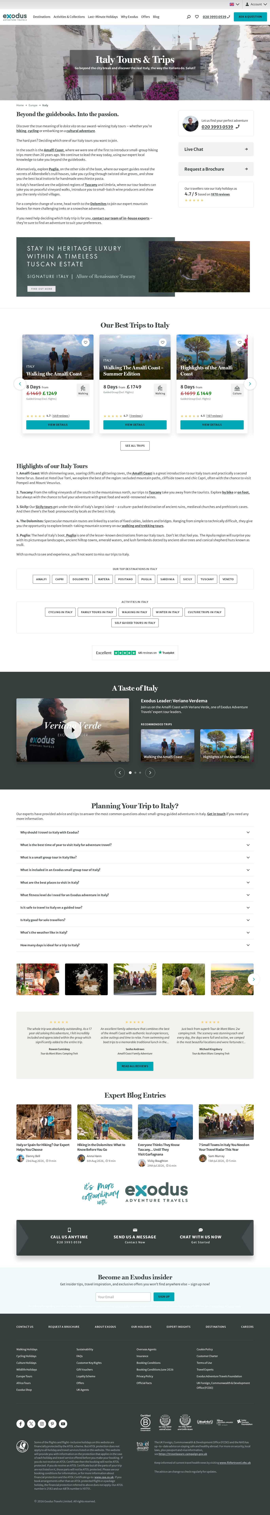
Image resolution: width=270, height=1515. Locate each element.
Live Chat (193, 149)
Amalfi (41, 579)
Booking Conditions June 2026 (155, 1369)
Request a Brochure (204, 169)
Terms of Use (204, 1363)
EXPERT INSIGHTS (179, 1326)
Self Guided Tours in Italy (135, 623)
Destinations (41, 17)
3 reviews (136, 416)
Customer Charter (207, 1356)
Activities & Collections (69, 17)
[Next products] (250, 384)
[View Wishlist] (197, 16)
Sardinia (167, 579)
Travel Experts (205, 1369)
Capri (59, 579)
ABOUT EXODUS (105, 1326)
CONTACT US (24, 1326)
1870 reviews (220, 194)
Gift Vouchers (84, 1369)
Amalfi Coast (54, 150)
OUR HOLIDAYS (141, 1326)
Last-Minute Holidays (103, 17)
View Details (58, 424)
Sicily (187, 579)
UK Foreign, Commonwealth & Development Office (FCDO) (223, 1385)
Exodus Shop (24, 1390)
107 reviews (214, 416)
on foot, (243, 492)
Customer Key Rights (89, 1363)
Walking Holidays (26, 1349)
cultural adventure (80, 131)
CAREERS (247, 1326)
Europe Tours (24, 1376)
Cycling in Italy (60, 612)
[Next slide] (150, 773)
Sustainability (84, 1349)
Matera (104, 579)
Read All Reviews (135, 1066)
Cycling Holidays (26, 1356)
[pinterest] (52, 1424)
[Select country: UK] (234, 4)
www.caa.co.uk (104, 1477)
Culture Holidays (26, 1363)
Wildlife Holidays (26, 1369)
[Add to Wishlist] (86, 342)
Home (20, 105)
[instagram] (42, 1424)
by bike (227, 492)
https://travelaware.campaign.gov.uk (183, 1454)
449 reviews (61, 416)
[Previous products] (20, 384)
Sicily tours (44, 507)
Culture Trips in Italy (205, 612)
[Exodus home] (15, 17)
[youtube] (63, 1424)
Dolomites (98, 204)
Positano (125, 579)
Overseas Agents (146, 1349)
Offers (145, 17)
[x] (31, 1424)
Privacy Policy (217, 1306)
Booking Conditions (148, 1363)
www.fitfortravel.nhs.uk (235, 1462)
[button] (135, 832)
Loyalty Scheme (85, 1376)
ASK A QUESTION (250, 16)
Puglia (54, 169)
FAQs (79, 1356)
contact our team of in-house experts (120, 218)
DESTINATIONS (216, 1326)
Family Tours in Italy (97, 612)
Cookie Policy (205, 1349)
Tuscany (91, 185)
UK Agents (82, 1390)
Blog (156, 17)
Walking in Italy (134, 612)
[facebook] (20, 1424)
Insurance (142, 1356)
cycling (33, 131)
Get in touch (216, 814)
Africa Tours (23, 1383)
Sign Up (164, 1296)
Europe (33, 105)
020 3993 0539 (214, 17)
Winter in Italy (167, 612)
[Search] (188, 16)
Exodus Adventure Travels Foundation (219, 1376)
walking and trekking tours (142, 526)
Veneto (228, 579)
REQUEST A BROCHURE (64, 1326)
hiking (21, 131)
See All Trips (135, 445)
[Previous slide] (120, 773)
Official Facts (144, 1383)
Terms (231, 1306)
